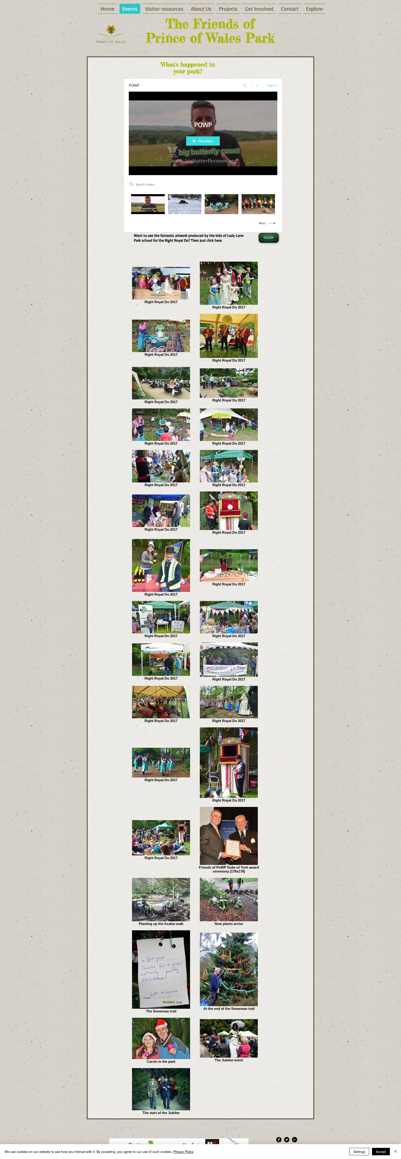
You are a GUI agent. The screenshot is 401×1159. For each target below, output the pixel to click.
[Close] (395, 1151)
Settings (359, 1151)
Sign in (272, 85)
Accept (381, 1151)
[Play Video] (148, 204)
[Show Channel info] (257, 85)
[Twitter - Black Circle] (286, 1139)
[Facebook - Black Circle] (278, 1139)
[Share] (244, 85)
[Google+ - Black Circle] (294, 1139)
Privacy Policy (183, 1151)
